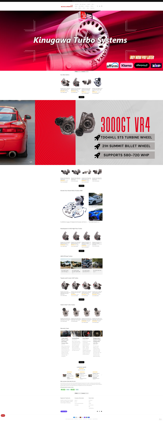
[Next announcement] (102, 1)
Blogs (89, 401)
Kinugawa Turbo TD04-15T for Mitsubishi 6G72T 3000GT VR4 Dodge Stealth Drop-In (86, 179)
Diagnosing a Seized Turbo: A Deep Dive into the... (97, 340)
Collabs (90, 403)
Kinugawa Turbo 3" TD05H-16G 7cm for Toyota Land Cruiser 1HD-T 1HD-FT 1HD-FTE (86, 292)
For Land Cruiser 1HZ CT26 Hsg (64, 271)
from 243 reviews (81, 369)
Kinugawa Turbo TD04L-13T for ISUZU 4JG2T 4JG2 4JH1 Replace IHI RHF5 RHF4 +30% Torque (65, 319)
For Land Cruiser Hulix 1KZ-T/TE (86, 271)
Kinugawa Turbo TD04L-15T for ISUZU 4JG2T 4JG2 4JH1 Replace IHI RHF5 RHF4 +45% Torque (87, 319)
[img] (81, 368)
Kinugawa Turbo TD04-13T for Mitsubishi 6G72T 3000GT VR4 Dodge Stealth (65, 179)
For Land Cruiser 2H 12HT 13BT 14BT (76, 271)
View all (81, 97)
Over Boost (86, 338)
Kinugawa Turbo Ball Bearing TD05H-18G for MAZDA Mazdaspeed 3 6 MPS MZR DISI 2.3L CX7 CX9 (86, 243)
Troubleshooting (91, 408)
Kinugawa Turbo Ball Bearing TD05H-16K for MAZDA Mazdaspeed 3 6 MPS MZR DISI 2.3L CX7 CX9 (97, 243)
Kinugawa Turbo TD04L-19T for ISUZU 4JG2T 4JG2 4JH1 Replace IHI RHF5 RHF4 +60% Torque (97, 319)
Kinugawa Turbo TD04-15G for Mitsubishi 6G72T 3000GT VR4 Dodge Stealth (76, 179)
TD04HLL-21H (81, 159)
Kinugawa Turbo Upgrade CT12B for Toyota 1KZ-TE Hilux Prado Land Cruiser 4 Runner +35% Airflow (97, 89)
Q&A (89, 406)
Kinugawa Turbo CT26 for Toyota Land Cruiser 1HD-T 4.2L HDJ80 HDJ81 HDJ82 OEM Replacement (65, 293)
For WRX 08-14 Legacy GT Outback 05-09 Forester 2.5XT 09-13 (73, 222)
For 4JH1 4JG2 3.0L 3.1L (97, 271)
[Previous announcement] (61, 1)
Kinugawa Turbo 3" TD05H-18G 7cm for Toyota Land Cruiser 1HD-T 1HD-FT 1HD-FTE (65, 89)
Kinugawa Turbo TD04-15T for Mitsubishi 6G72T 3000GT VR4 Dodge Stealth (97, 179)
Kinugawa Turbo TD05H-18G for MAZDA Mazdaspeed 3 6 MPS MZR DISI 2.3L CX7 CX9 (76, 89)
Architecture (90, 400)
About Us (76, 400)
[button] (83, 4)
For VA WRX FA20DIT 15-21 (94, 206)
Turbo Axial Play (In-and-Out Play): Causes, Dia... (65, 340)
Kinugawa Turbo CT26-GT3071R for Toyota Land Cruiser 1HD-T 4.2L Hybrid (76, 292)
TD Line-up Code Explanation (79, 403)
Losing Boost (75, 338)
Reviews (76, 401)
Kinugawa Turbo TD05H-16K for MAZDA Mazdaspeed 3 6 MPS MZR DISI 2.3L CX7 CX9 (76, 243)
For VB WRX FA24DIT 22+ (94, 222)
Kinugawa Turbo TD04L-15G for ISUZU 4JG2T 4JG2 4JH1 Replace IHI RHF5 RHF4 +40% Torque (76, 319)
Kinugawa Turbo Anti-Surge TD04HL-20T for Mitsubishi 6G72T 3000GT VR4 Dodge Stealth (86, 89)
